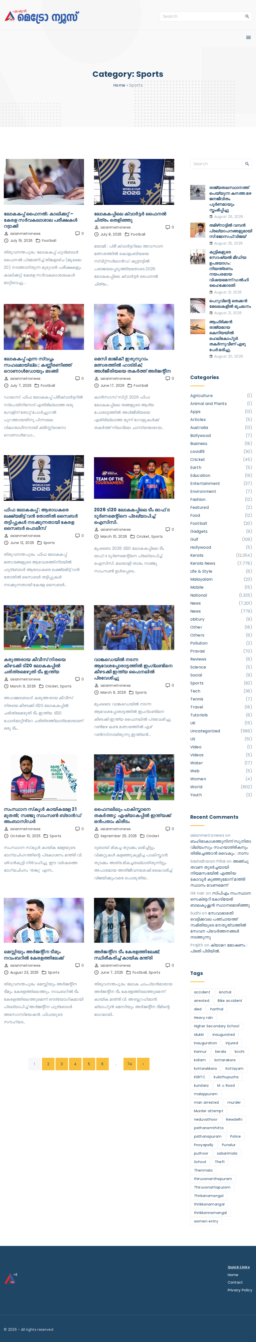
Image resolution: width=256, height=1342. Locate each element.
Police (235, 1136)
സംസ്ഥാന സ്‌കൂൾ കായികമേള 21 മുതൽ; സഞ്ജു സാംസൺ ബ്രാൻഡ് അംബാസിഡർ (42, 815)
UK (193, 723)
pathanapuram (208, 1136)
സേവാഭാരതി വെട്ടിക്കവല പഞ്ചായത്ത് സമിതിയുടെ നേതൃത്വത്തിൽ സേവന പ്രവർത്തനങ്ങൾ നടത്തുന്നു (218, 925)
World (196, 787)
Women (198, 779)
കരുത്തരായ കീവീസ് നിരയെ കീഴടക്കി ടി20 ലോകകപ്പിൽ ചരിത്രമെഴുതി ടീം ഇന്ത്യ (35, 665)
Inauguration (205, 1043)
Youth (196, 795)
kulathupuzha (226, 1076)
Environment (203, 491)
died (198, 1009)
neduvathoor (206, 1119)
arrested (202, 1000)
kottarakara (225, 1060)
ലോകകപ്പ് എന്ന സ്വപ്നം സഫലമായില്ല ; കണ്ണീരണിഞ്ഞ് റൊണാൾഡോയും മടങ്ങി (38, 365)
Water (196, 763)
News (195, 603)
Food (195, 515)
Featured (199, 507)
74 (129, 1064)
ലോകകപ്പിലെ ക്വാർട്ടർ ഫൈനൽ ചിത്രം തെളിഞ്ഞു (130, 217)
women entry (206, 1221)
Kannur (200, 1051)
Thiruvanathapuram (212, 1187)
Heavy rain (203, 1017)
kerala (220, 1051)
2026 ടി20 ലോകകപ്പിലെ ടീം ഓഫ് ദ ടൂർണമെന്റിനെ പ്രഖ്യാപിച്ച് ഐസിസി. (132, 516)
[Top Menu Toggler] (248, 37)
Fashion (198, 499)
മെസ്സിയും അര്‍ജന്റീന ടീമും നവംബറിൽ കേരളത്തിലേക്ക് (34, 954)
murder (234, 1102)
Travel (196, 707)
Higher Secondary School (216, 1026)
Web (195, 771)
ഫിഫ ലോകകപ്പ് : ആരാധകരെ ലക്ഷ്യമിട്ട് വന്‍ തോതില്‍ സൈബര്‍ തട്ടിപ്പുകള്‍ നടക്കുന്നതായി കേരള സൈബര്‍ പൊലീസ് (41, 519)
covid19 (197, 451)
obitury (197, 619)
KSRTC (200, 1076)
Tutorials (199, 715)
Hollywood (200, 547)
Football (49, 240)
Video (196, 747)
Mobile (197, 587)
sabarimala (227, 1153)
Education (200, 475)
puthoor (201, 1153)
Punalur (229, 1144)
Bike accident (230, 1000)
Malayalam (201, 579)
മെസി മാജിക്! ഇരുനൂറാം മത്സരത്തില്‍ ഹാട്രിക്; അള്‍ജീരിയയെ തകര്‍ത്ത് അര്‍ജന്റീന (132, 365)
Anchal (225, 992)
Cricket (143, 536)
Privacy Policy (240, 1290)
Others (197, 635)
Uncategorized (205, 731)
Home (119, 85)
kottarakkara (205, 1068)
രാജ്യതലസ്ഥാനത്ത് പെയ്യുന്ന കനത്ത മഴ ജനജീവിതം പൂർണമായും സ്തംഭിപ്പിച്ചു (230, 199)
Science (198, 667)
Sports (49, 542)
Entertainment (205, 483)
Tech (195, 691)
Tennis (197, 699)
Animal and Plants (208, 403)
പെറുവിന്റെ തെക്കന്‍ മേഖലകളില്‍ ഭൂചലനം (230, 303)
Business (199, 443)
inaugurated (223, 1034)
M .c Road (226, 1085)
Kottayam (235, 1068)
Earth (196, 467)
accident (202, 992)
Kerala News (203, 563)
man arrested (206, 1102)
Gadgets (199, 531)
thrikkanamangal (209, 1204)
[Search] (247, 16)
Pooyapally (204, 1144)
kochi (239, 1051)
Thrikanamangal (209, 1195)
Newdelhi (234, 1119)
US (193, 739)
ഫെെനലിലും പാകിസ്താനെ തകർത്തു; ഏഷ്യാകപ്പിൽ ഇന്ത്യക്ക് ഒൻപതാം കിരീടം (132, 815)
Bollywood (200, 435)
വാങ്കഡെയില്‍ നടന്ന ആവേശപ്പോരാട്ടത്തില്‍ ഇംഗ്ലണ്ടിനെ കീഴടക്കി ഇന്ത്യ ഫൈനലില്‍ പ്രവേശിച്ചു (133, 668)
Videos (197, 755)
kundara (201, 1085)
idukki (199, 1034)
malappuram (206, 1093)
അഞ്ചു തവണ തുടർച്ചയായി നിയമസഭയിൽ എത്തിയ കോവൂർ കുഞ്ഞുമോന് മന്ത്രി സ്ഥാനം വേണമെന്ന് (219, 873)
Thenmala (203, 1170)
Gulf (194, 539)
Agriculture (201, 396)
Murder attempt (208, 1110)
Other (196, 627)
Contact (235, 1282)
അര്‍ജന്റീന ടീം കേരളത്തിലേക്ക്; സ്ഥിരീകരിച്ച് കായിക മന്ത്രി (127, 954)
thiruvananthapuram (213, 1178)
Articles (198, 419)
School (200, 1161)
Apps (195, 411)
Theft (220, 1161)
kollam (200, 1060)
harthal (216, 1009)
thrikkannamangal (210, 1212)
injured (232, 1043)
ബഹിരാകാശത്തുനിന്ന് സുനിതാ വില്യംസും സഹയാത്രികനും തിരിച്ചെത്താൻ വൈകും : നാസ (220, 847)
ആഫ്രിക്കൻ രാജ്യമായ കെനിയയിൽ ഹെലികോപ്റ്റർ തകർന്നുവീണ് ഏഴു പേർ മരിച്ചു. (227, 336)
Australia (199, 427)
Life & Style (201, 571)
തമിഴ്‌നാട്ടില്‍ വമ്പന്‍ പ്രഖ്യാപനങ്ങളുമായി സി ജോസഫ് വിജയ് (230, 230)
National (198, 595)
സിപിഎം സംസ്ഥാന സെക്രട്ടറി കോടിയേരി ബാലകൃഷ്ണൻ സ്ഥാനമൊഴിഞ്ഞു (220, 899)
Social (196, 675)
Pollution (199, 643)
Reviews (198, 659)
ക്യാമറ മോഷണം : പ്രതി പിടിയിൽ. (219, 948)
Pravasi (197, 651)
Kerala (197, 555)
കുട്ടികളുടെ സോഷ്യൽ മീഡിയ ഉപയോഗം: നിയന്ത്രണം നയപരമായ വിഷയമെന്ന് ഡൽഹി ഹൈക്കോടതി (229, 268)
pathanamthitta (209, 1127)
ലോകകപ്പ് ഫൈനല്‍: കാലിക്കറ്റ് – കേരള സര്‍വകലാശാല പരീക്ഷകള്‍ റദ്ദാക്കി (40, 220)
